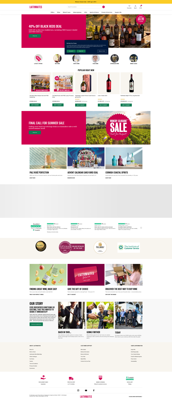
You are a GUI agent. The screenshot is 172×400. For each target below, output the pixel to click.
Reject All (81, 51)
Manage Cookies (102, 51)
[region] (86, 47)
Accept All (71, 51)
